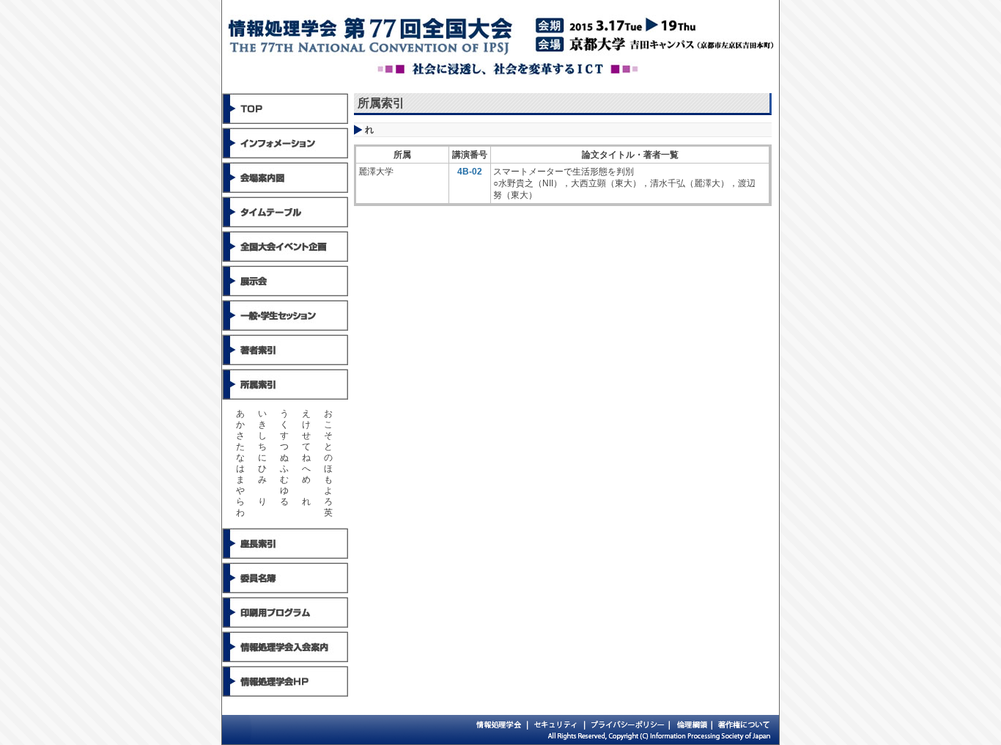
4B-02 (469, 171)
